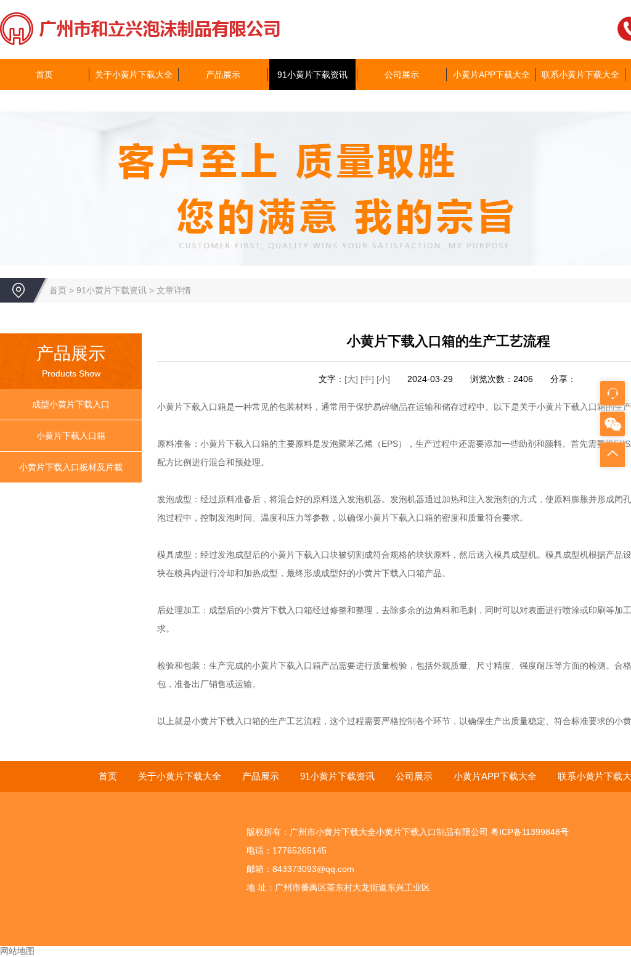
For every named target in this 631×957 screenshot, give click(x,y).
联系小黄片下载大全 (580, 74)
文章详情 (174, 290)
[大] (351, 379)
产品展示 (223, 74)
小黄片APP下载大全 (491, 74)
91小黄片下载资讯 (312, 74)
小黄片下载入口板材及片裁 (71, 467)
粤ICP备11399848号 (530, 832)
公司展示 (402, 74)
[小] (383, 379)
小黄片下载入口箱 (70, 436)
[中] (368, 379)
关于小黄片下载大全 (134, 74)
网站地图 (17, 951)
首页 (44, 74)
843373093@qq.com (313, 869)
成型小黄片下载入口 (71, 404)
